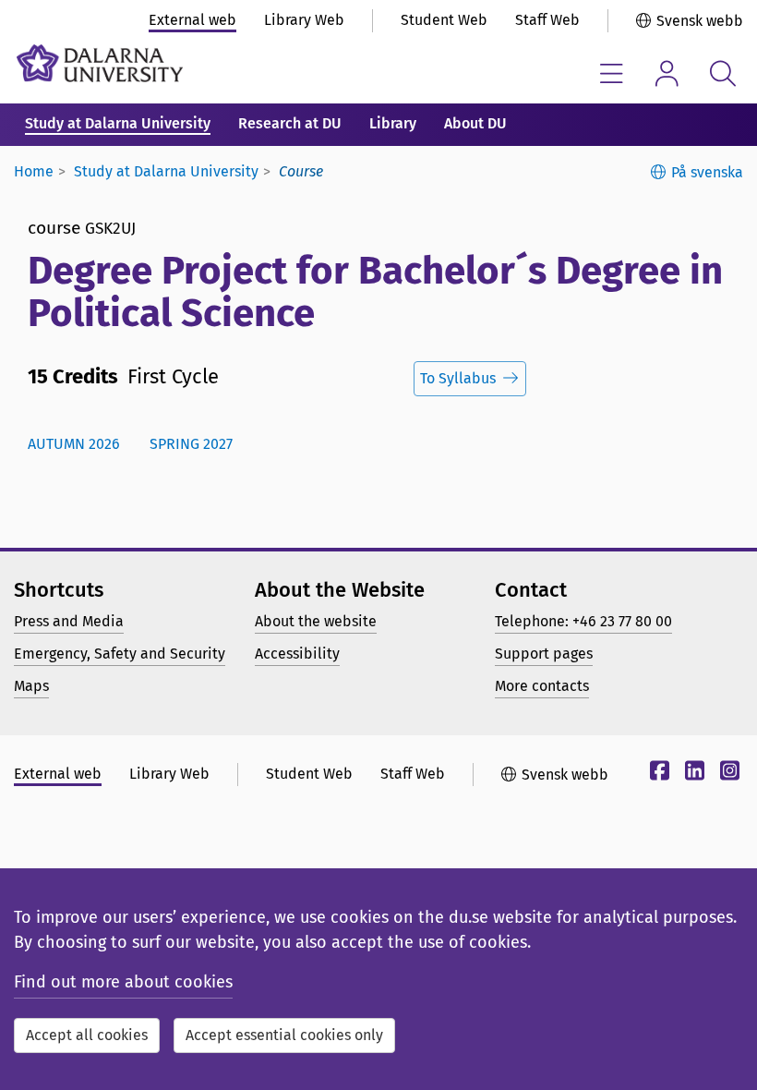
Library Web (304, 20)
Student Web (444, 20)
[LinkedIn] (692, 773)
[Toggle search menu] (722, 73)
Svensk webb (699, 21)
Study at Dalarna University (117, 123)
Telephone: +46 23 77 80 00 (583, 621)
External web (192, 20)
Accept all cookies (87, 1035)
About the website (316, 621)
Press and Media (69, 621)
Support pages (544, 653)
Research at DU (290, 123)
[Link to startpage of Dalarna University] (100, 63)
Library (392, 123)
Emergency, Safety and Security (119, 653)
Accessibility (297, 653)
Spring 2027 (191, 444)
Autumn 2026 (74, 444)
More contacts (542, 686)
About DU (475, 123)
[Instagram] (727, 773)
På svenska (707, 172)
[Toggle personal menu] (667, 73)
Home (34, 171)
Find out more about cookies (123, 982)
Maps (31, 686)
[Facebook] (657, 773)
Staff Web (547, 20)
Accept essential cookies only (284, 1035)
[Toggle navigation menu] (611, 73)
